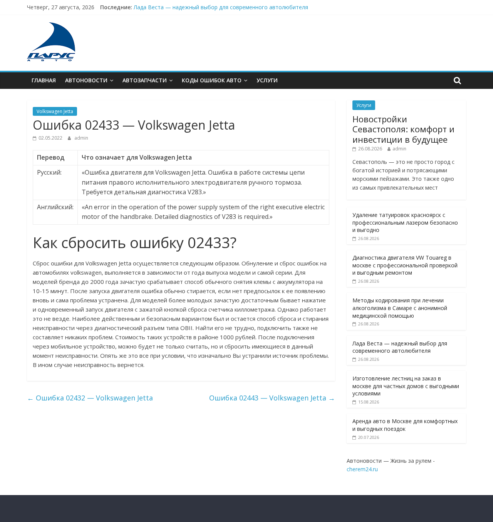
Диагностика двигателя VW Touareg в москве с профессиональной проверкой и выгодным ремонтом (405, 265)
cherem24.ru (362, 469)
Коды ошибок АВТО (211, 80)
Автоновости (86, 80)
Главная (44, 80)
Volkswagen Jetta (55, 111)
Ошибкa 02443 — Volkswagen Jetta (272, 397)
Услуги (267, 80)
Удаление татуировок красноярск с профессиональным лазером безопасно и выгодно (405, 222)
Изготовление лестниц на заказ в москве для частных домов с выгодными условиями (405, 386)
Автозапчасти (144, 80)
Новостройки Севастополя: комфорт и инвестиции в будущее (403, 129)
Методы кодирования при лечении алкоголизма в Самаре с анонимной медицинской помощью (399, 308)
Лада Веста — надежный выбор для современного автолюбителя (221, 9)
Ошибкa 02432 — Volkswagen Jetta (90, 397)
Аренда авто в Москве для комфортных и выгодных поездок (405, 424)
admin (81, 138)
